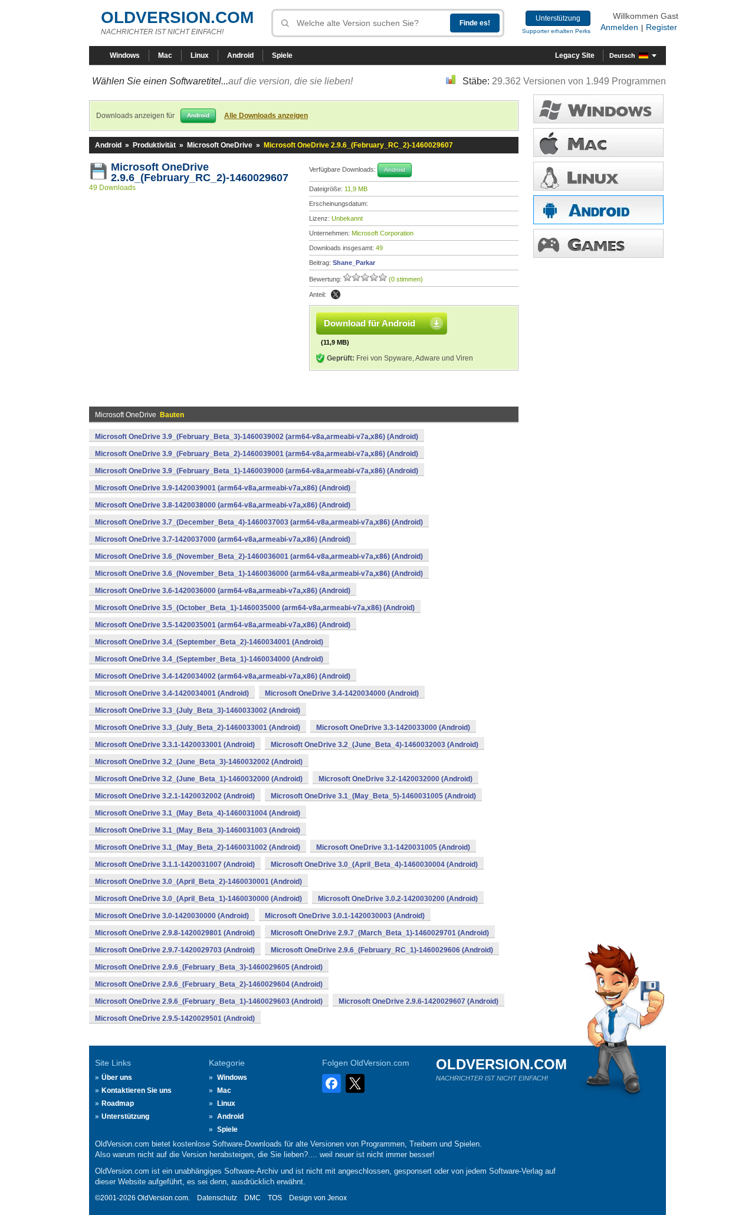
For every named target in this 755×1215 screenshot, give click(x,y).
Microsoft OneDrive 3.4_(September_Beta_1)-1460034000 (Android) (209, 659)
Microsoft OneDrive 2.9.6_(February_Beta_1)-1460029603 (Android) (209, 1001)
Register (661, 27)
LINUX (598, 176)
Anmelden (619, 27)
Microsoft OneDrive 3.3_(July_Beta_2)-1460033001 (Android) (197, 727)
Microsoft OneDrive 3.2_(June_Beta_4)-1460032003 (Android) (374, 745)
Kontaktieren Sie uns (136, 1090)
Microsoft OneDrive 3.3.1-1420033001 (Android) (175, 745)
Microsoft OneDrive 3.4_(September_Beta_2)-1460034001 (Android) (209, 642)
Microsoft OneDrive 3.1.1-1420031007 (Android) (175, 864)
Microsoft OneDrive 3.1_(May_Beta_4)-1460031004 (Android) (197, 813)
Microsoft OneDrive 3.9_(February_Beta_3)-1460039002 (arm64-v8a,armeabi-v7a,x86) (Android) (256, 437)
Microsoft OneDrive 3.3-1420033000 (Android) (393, 727)
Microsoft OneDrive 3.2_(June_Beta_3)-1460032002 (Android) (199, 762)
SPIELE (598, 243)
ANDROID (598, 209)
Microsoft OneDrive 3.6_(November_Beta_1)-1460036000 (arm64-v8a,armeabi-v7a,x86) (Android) (259, 573)
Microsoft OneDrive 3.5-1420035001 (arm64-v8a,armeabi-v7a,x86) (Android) (222, 625)
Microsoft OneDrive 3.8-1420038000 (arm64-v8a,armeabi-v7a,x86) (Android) (222, 505)
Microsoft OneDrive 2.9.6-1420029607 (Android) (418, 1001)
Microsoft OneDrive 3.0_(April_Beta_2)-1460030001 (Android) (198, 881)
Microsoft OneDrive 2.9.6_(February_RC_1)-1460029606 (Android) (382, 950)
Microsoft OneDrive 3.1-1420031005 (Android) (393, 847)
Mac (165, 55)
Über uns (116, 1077)
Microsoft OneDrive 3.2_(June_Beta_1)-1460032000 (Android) (199, 779)
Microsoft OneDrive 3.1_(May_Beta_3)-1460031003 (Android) (197, 830)
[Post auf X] (335, 294)
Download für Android (369, 323)
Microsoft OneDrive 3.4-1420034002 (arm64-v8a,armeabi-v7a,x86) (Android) (222, 676)
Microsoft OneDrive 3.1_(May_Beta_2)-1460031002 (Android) (197, 847)
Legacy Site (575, 55)
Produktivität (154, 145)
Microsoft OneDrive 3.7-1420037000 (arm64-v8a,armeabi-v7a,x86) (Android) (222, 539)
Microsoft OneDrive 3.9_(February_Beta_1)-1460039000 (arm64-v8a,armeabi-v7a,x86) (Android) (256, 471)
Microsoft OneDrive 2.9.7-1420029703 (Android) (175, 950)
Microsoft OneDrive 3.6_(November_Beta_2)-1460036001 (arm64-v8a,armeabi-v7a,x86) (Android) (259, 556)
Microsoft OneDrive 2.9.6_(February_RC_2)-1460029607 (199, 172)
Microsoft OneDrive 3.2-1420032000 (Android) (395, 779)
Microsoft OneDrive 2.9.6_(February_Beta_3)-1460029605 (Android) (209, 967)
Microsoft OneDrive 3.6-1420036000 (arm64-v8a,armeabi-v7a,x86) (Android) (222, 591)
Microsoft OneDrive (219, 145)
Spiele (282, 55)
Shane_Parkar (354, 262)
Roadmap (117, 1103)
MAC (598, 142)
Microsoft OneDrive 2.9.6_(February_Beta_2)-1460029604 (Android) (209, 984)
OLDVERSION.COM (177, 17)
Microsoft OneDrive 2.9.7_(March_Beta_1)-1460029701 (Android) (380, 933)
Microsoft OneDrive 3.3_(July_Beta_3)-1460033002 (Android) (197, 710)
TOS (275, 1198)
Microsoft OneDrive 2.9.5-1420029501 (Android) (175, 1018)
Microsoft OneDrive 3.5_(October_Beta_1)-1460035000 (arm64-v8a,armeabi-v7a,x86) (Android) (255, 608)
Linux (200, 55)
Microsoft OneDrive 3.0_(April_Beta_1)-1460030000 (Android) (198, 899)
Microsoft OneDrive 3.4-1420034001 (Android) (172, 693)
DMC (252, 1198)
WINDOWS (598, 108)
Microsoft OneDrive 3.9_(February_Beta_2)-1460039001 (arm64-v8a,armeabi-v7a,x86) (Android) (256, 454)
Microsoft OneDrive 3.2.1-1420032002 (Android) (175, 796)
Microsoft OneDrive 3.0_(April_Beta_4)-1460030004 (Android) (374, 864)
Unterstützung (558, 18)
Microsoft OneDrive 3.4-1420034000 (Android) (342, 693)
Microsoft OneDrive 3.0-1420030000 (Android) (172, 916)
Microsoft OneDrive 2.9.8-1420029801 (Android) (175, 933)
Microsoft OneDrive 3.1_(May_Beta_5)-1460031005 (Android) (373, 796)
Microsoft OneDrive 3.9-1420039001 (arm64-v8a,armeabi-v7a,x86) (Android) (222, 488)
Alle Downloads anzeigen (266, 116)
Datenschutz (217, 1198)
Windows (125, 55)
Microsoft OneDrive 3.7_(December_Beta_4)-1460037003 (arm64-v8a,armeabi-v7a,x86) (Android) (259, 522)
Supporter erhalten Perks (556, 31)
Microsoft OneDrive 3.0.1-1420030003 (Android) (345, 916)
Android (240, 55)
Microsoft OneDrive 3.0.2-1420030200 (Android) (398, 899)
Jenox (337, 1198)
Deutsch (622, 55)
